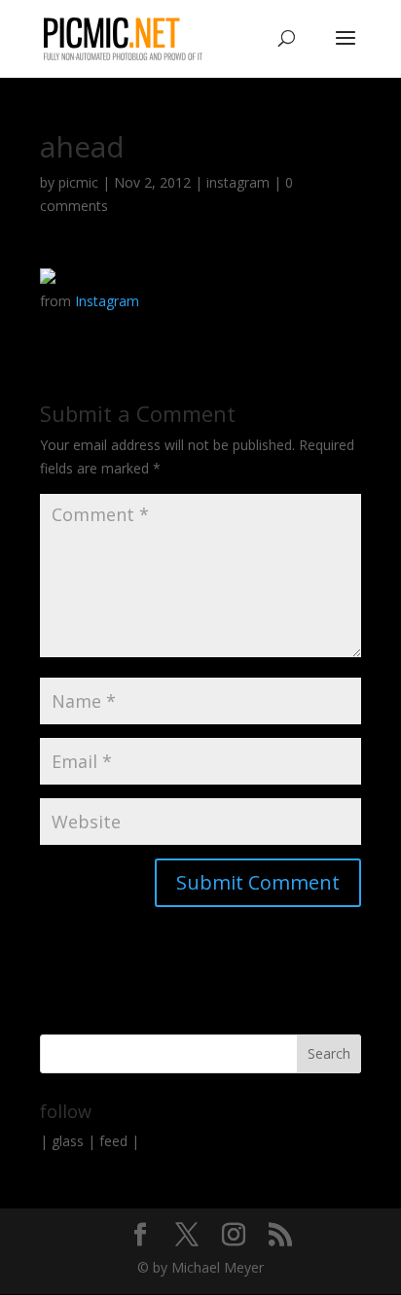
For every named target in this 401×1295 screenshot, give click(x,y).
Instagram (107, 301)
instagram (238, 182)
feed (113, 1141)
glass (68, 1141)
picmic (78, 182)
